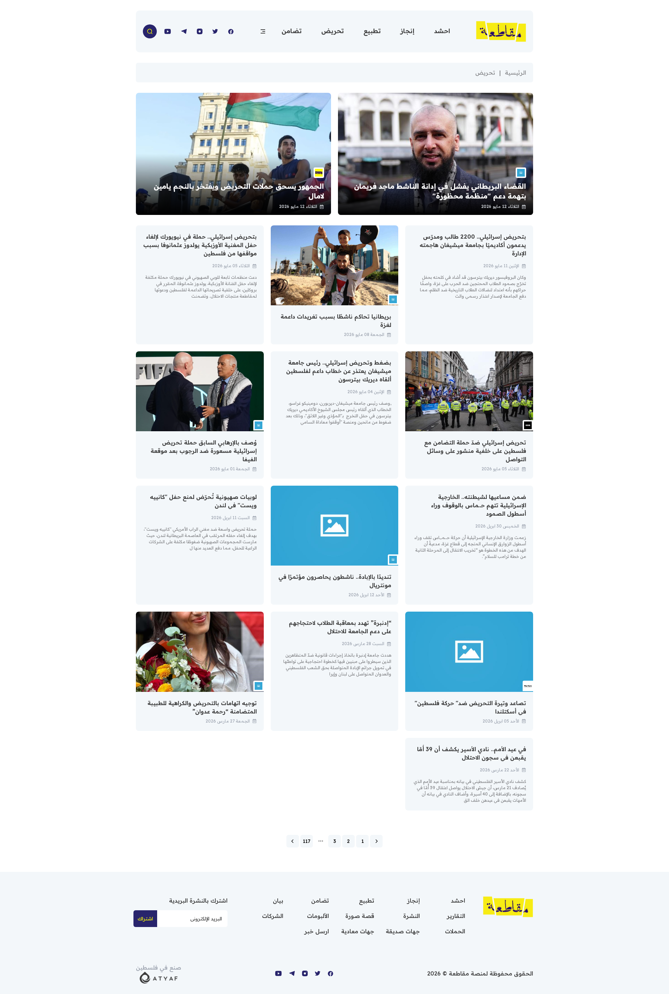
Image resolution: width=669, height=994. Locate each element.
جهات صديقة (403, 931)
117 (306, 841)
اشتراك (145, 918)
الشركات (272, 915)
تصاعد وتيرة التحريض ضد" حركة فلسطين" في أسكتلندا (470, 707)
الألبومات (318, 915)
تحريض (332, 31)
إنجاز (407, 31)
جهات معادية (357, 931)
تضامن (292, 31)
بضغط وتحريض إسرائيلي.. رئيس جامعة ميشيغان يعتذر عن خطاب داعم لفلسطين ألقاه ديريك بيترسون (338, 371)
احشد (442, 31)
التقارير (456, 915)
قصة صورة (359, 915)
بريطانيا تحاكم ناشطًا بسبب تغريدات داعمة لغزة (335, 320)
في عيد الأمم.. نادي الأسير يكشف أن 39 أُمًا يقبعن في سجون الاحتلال (471, 753)
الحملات (455, 931)
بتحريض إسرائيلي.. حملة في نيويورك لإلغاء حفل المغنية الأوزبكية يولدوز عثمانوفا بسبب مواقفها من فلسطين (200, 245)
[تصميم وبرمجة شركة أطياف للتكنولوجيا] (159, 976)
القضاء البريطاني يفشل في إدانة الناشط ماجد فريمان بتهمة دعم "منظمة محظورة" (440, 191)
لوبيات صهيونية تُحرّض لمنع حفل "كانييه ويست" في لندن (203, 501)
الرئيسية (515, 72)
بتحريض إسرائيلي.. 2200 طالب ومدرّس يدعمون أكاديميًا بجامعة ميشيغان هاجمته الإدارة (473, 245)
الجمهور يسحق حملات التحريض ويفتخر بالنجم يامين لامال (239, 191)
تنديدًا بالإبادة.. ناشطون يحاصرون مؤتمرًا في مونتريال (334, 581)
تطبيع (372, 31)
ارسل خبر (317, 931)
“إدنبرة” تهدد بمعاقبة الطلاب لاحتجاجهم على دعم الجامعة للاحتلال (340, 627)
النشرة (411, 915)
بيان (278, 900)
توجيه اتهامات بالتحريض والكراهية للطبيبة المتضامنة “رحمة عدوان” (202, 707)
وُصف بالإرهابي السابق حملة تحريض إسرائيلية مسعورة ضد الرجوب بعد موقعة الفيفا (204, 451)
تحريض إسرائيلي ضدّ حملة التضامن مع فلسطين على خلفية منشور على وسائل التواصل (475, 451)
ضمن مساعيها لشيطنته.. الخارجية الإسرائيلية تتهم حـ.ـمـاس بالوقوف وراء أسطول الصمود (478, 505)
